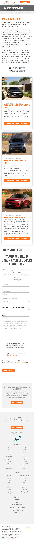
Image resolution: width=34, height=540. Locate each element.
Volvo (24, 468)
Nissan (9, 461)
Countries (17, 473)
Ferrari (24, 449)
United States (25, 493)
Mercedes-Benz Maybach (9, 459)
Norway (24, 485)
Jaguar (24, 452)
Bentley (24, 447)
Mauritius (9, 484)
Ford (9, 451)
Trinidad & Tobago (24, 491)
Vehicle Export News (17, 510)
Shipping (17, 500)
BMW (9, 449)
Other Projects (17, 513)
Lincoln (9, 458)
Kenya (24, 482)
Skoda (24, 465)
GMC (25, 451)
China (24, 477)
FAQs (17, 502)
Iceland (9, 480)
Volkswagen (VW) (9, 468)
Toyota (24, 466)
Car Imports (12, 12)
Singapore (24, 487)
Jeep (9, 454)
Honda (9, 452)
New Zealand (25, 484)
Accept (28, 527)
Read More (13, 539)
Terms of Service (21, 362)
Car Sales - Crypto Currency (17, 507)
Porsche (25, 461)
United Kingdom (9, 493)
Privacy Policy (20, 354)
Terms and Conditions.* (12, 355)
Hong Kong (24, 478)
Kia (24, 454)
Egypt (9, 478)
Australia (9, 475)
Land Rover (9, 463)
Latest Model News (17, 505)
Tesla (9, 466)
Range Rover (21, 12)
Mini (25, 459)
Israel (9, 482)
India (25, 480)
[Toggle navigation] (31, 2)
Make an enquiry (25, 2)
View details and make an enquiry (17, 124)
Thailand (9, 491)
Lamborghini (9, 456)
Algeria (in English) (24, 475)
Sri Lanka (9, 489)
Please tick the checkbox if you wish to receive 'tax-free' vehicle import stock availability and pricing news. (16, 345)
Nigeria (9, 485)
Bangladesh (9, 477)
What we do (17, 497)
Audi (9, 447)
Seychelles (9, 487)
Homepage (4, 12)
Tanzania (25, 489)
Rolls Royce (9, 465)
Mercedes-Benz (24, 458)
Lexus (24, 456)
